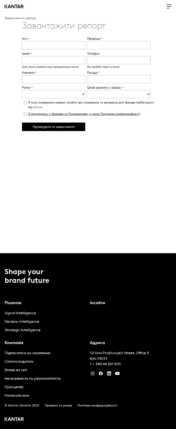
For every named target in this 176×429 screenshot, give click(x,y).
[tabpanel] (45, 322)
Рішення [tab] (13, 303)
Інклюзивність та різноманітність (32, 379)
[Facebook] (101, 375)
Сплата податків (19, 362)
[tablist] (88, 341)
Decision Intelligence (22, 322)
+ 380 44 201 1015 (107, 364)
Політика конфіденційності (97, 405)
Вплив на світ (16, 370)
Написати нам (17, 396)
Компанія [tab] (14, 343)
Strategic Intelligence (23, 330)
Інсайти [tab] (97, 303)
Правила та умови (58, 405)
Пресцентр (14, 387)
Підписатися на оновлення (27, 353)
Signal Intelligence (20, 313)
